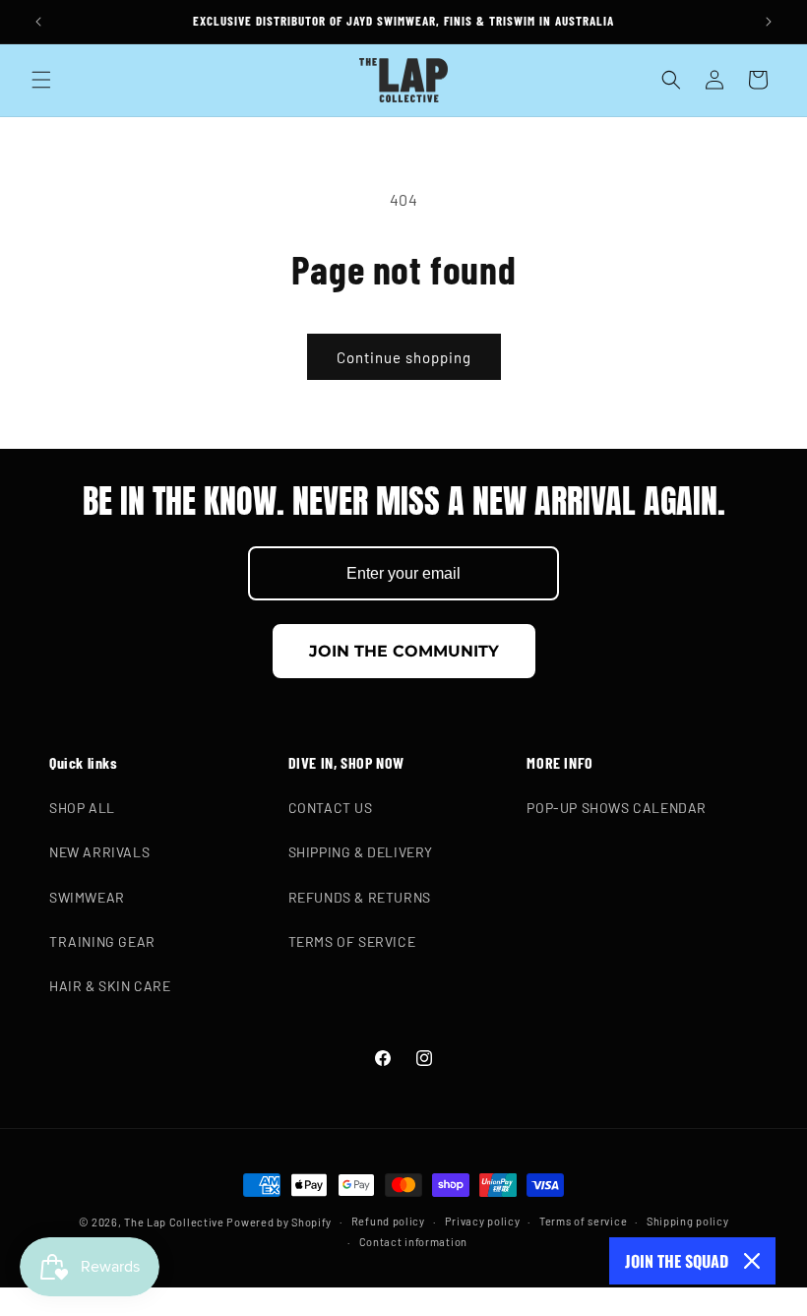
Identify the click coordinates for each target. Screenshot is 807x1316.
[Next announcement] (768, 21)
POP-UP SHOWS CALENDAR (617, 807)
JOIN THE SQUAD (676, 1261)
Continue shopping (404, 357)
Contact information (413, 1241)
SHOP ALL (82, 807)
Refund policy (388, 1221)
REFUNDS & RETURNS (359, 897)
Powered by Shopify (279, 1222)
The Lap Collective (174, 1222)
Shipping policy (688, 1221)
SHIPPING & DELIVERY (360, 852)
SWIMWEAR (87, 897)
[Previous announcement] (38, 21)
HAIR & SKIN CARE (110, 985)
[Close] (752, 1261)
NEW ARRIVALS (99, 852)
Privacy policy (483, 1221)
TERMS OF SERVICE (352, 941)
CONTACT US (330, 807)
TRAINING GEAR (102, 941)
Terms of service (583, 1221)
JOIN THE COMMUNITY (404, 651)
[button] (41, 79)
